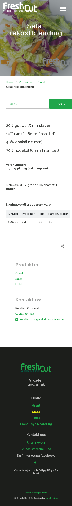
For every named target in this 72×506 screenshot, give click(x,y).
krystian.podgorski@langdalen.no (42, 319)
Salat (41, 82)
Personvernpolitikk (36, 492)
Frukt (18, 284)
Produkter (25, 82)
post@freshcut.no (38, 449)
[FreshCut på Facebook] (36, 463)
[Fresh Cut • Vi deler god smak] (20, 7)
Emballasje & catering (36, 424)
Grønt (19, 273)
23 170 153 (38, 442)
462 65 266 (27, 313)
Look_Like (52, 498)
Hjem (9, 82)
